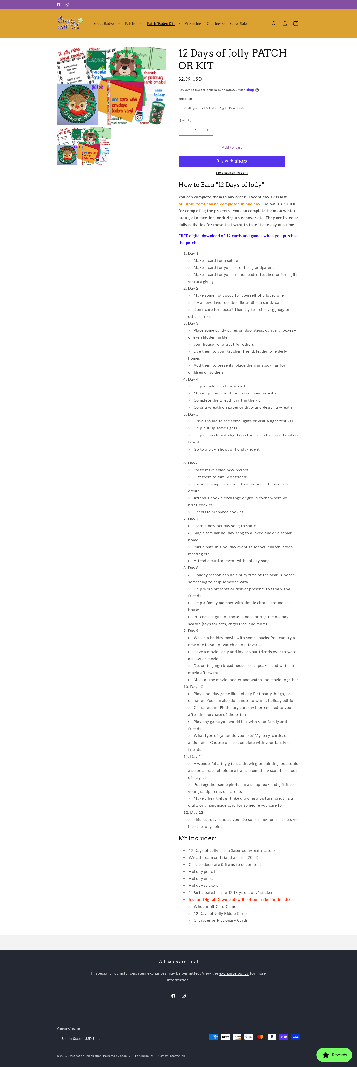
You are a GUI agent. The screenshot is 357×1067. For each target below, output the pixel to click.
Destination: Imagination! (85, 1055)
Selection (185, 99)
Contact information (171, 1055)
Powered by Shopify (116, 1055)
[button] (106, 23)
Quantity (184, 120)
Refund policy (144, 1055)
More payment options (232, 172)
